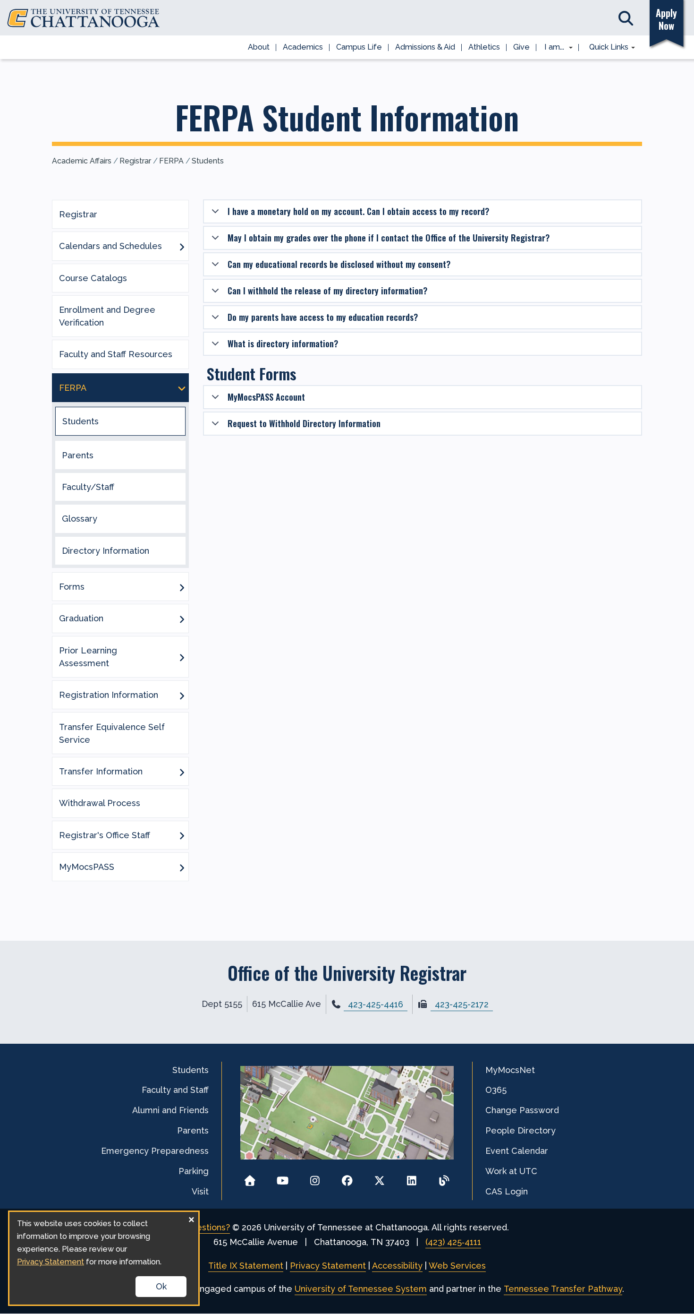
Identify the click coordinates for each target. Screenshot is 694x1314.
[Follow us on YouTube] (282, 1177)
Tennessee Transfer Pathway (563, 1289)
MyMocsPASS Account (266, 397)
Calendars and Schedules (110, 246)
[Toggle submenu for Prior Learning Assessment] (181, 656)
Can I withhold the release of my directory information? (327, 290)
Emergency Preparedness (155, 1151)
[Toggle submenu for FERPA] (181, 387)
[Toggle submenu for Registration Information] (181, 695)
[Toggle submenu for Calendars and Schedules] (181, 246)
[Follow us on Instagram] (314, 1177)
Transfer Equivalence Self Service (112, 733)
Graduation (81, 618)
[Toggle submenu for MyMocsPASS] (181, 867)
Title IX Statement (245, 1266)
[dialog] (103, 1258)
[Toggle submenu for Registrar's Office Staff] (181, 835)
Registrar (135, 160)
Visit (200, 1191)
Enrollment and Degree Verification (107, 316)
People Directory (520, 1130)
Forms (72, 587)
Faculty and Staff (175, 1090)
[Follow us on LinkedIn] (412, 1177)
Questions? (207, 1227)
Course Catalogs (93, 278)
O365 (496, 1090)
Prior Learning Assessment (88, 656)
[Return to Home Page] (250, 1177)
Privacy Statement (328, 1266)
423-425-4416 (375, 1004)
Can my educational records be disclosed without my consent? (339, 264)
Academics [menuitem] (303, 47)
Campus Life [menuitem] (359, 47)
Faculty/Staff (88, 487)
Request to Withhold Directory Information (304, 423)
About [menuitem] (259, 47)
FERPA (171, 160)
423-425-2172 (462, 1004)
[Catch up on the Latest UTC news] (444, 1177)
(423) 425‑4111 (453, 1242)
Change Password (522, 1110)
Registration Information (108, 695)
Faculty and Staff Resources (115, 354)
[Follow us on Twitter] (379, 1177)
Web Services (457, 1266)
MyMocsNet (510, 1070)
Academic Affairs (81, 160)
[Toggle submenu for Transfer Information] (181, 771)
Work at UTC (511, 1171)
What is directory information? (283, 343)
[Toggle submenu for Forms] (181, 587)
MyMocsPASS (86, 867)
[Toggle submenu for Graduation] (181, 618)
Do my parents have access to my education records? (323, 317)
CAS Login (506, 1191)
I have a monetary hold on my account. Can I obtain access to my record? (358, 211)
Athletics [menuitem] (484, 47)
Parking (193, 1171)
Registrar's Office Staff (104, 835)
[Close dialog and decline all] (191, 1218)
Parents (77, 455)
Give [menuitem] (521, 47)
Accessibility (397, 1266)
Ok (161, 1286)
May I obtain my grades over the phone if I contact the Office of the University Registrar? (389, 238)
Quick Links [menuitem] (605, 48)
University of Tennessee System (361, 1289)
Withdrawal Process (99, 803)
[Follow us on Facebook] (347, 1177)
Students (208, 160)
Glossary (79, 519)
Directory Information (105, 551)
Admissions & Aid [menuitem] (425, 47)
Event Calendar (516, 1151)
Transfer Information (101, 771)
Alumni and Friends (170, 1110)
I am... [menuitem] (551, 48)
